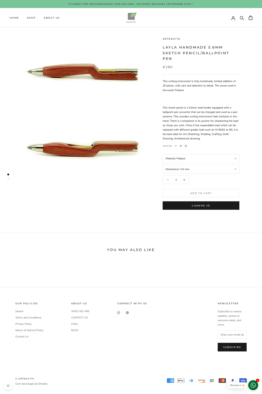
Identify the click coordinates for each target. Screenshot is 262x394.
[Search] (242, 18)
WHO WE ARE (80, 311)
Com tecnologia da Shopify (31, 384)
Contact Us (22, 336)
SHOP (31, 17)
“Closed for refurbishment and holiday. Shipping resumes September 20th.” (131, 4)
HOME (14, 17)
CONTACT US (79, 317)
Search (19, 311)
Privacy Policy (23, 324)
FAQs (74, 324)
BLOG (74, 330)
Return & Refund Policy (29, 330)
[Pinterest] (186, 146)
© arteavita (24, 378)
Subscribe (232, 347)
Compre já (201, 205)
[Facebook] (176, 146)
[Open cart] (250, 18)
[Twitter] (181, 146)
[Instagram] (118, 312)
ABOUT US (51, 17)
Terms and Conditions (28, 317)
